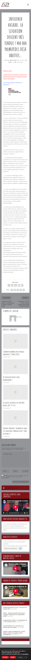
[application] (16, 507)
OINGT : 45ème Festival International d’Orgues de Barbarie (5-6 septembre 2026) (14, 614)
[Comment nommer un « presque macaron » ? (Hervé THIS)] (15, 341)
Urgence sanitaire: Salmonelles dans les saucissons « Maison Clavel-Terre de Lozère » (15, 431)
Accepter (5, 657)
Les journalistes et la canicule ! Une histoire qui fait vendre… (13, 626)
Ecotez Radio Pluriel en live (11, 488)
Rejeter (12, 657)
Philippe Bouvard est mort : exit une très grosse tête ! (15, 608)
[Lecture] (4, 513)
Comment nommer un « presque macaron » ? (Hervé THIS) (13, 353)
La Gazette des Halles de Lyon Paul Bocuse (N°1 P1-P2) (14, 404)
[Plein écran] (27, 513)
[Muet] (24, 513)
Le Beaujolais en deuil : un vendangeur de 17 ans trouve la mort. (15, 620)
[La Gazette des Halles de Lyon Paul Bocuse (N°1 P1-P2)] (15, 392)
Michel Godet (13, 60)
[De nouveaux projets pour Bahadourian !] (15, 366)
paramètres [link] (25, 654)
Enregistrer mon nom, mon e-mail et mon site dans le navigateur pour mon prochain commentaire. (15, 477)
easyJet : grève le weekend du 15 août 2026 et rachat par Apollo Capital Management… (14, 633)
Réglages (20, 657)
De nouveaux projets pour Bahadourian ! (11, 378)
